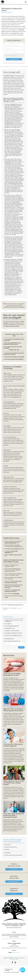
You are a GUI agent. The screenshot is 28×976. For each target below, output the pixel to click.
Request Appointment (14, 881)
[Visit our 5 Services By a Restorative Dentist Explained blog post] (14, 742)
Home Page (17, 546)
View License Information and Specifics (13, 581)
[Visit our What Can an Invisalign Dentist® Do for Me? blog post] (14, 671)
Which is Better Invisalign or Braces (13, 635)
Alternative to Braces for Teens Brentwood (14, 307)
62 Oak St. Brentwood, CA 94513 (11, 326)
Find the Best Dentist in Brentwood (13, 855)
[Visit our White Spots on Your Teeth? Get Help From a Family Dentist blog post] (14, 779)
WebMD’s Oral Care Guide (15, 554)
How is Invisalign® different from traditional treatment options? (12, 343)
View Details (16, 593)
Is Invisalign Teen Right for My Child (13, 633)
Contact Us (14, 893)
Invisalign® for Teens (10, 628)
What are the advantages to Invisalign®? (14, 356)
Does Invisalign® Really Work (12, 626)
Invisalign (7, 849)
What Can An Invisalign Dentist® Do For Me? (12, 674)
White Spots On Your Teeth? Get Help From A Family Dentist (13, 783)
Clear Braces (8, 844)
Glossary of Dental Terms (10, 542)
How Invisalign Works (16, 548)
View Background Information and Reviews (12, 590)
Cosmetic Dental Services (11, 847)
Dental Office (8, 852)
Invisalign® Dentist (9, 638)
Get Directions (14, 869)
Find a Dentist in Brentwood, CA (12, 641)
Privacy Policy (12, 959)
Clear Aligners (8, 623)
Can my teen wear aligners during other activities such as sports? (13, 353)
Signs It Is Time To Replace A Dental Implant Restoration (13, 710)
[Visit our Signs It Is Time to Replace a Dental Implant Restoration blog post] (14, 707)
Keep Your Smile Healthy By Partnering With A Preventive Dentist (13, 815)
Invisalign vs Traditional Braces (12, 630)
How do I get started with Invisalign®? (14, 359)
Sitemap (17, 959)
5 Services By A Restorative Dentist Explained (13, 745)
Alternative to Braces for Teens (15, 604)
